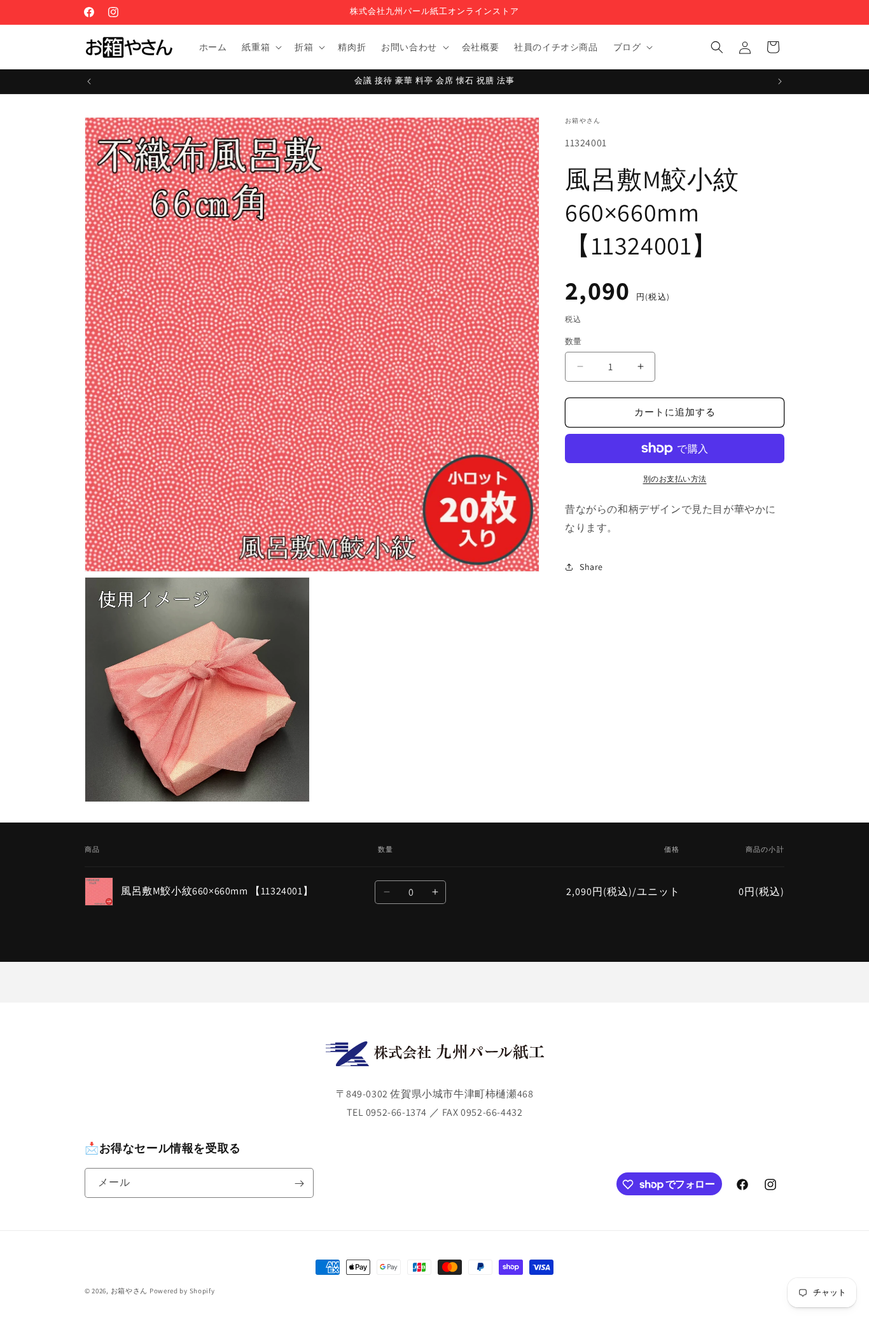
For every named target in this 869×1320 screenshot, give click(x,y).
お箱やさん (129, 1290)
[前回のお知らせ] (89, 81)
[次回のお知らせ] (780, 81)
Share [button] (591, 567)
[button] (260, 47)
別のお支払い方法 (675, 478)
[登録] (299, 1183)
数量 (573, 341)
